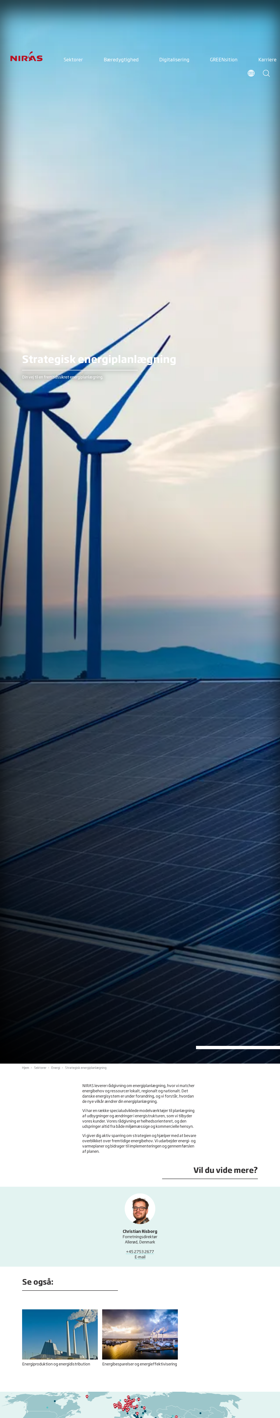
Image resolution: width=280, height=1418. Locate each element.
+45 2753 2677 (140, 1252)
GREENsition (224, 60)
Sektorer (73, 60)
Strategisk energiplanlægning (86, 1068)
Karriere (267, 60)
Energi (55, 1068)
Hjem (25, 1068)
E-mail (140, 1257)
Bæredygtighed (121, 60)
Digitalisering (174, 60)
